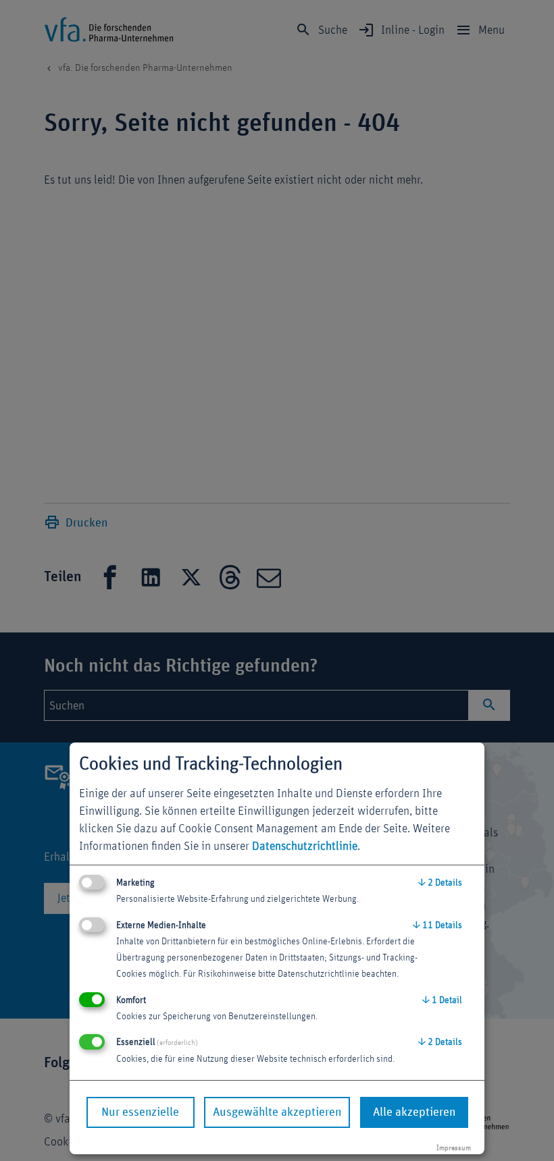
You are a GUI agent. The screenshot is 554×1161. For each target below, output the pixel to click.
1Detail (442, 1000)
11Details (437, 925)
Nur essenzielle (140, 1112)
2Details (440, 883)
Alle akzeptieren (414, 1112)
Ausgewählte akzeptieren (277, 1112)
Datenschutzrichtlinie (304, 846)
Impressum (453, 1148)
